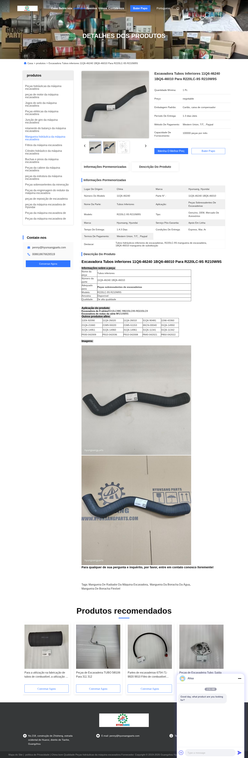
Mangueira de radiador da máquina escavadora (118, 584)
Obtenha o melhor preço (171, 151)
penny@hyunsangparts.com (49, 247)
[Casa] (27, 8)
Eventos (91, 8)
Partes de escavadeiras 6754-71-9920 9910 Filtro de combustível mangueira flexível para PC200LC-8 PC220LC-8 (149, 675)
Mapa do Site (15, 754)
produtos (79, 8)
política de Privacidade (37, 754)
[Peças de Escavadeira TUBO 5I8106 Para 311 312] (98, 646)
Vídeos (102, 8)
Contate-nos (116, 8)
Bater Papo (140, 8)
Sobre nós (65, 8)
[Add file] (181, 752)
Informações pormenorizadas (105, 166)
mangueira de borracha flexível (100, 588)
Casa (54, 8)
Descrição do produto (155, 166)
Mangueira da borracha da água (170, 584)
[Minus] (240, 678)
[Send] (239, 752)
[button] (29, 655)
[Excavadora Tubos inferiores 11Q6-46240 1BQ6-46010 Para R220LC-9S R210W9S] (115, 104)
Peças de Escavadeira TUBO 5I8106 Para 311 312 (98, 674)
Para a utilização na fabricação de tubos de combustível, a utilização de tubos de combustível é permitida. (46, 675)
